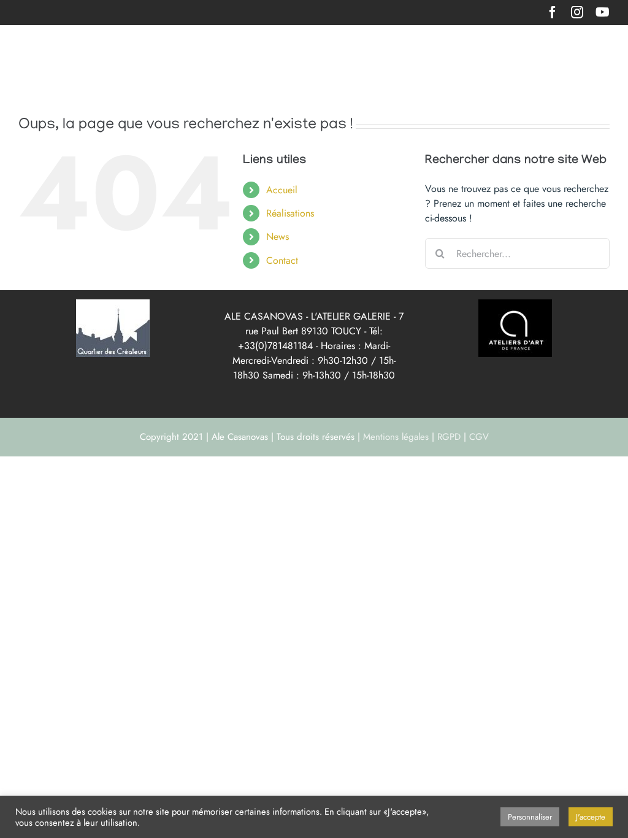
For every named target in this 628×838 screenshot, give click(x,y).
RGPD (449, 437)
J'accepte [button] (590, 817)
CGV (479, 437)
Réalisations (290, 213)
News (277, 236)
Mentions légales (396, 437)
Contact (282, 260)
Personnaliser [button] (530, 817)
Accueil (281, 190)
